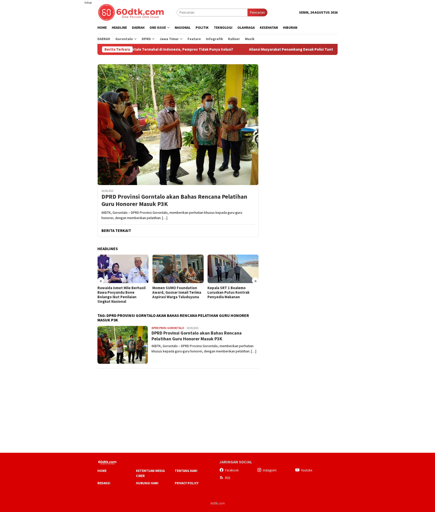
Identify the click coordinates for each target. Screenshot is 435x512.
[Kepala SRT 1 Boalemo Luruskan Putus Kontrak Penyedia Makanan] (177, 269)
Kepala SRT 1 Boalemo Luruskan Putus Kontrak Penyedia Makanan (173, 292)
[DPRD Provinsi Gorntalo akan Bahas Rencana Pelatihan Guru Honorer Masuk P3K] (178, 124)
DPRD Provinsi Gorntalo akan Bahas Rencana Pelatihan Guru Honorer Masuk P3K (174, 200)
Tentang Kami (186, 471)
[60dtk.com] (130, 12)
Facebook (232, 470)
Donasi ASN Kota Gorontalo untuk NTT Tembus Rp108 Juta (231, 292)
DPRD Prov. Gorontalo (168, 328)
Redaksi (103, 483)
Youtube (306, 470)
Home (101, 471)
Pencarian (257, 12)
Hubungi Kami (147, 483)
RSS (227, 478)
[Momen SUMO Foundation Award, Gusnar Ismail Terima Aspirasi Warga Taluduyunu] (123, 269)
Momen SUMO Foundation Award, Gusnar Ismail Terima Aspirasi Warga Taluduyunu (121, 292)
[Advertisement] (78, 92)
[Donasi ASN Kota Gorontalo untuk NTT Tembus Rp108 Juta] (233, 269)
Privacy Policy (186, 483)
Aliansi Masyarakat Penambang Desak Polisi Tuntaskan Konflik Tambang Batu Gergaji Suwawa (303, 49)
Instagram (270, 470)
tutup (88, 2)
